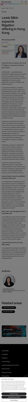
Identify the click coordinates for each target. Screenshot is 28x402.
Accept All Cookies (14, 393)
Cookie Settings (14, 400)
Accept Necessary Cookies (14, 397)
